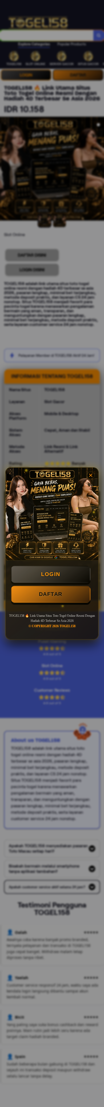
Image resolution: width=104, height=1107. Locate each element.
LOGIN (50, 574)
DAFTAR (50, 594)
